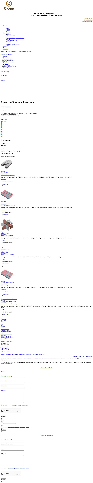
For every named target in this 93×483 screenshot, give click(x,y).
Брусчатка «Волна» (5, 172)
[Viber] (46, 130)
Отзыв (2, 425)
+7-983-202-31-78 (5, 349)
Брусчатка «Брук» (5, 252)
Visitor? (2, 428)
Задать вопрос (4, 80)
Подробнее (3, 171)
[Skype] (46, 134)
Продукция (6, 33)
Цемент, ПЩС (9, 45)
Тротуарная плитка (10, 35)
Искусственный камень (8, 60)
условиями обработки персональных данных (19, 405)
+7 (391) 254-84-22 (88, 18)
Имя (2, 421)
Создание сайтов (77, 356)
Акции (7, 28)
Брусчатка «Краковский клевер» (8, 301)
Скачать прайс (4, 75)
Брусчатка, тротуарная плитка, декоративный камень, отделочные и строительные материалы (22, 354)
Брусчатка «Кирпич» (5, 202)
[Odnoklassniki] (46, 125)
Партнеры (8, 31)
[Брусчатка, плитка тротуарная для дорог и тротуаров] (9, 9)
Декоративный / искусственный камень (15, 38)
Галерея (5, 47)
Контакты (5, 49)
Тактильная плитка (10, 36)
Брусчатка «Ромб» (5, 233)
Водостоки (8, 41)
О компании (6, 27)
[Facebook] (46, 126)
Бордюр (8, 39)
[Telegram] (46, 135)
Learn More (3, 179)
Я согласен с (5, 405)
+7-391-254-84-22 (5, 348)
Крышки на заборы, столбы (12, 44)
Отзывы (8, 30)
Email (2, 422)
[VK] (46, 123)
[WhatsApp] (46, 132)
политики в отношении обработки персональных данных (25, 358)
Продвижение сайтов (87, 356)
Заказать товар (4, 119)
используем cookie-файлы (6, 363)
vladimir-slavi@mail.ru (87, 21)
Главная (5, 25)
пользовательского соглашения (47, 358)
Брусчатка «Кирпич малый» (7, 282)
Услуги (5, 46)
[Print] (46, 137)
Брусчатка (8, 34)
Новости (8, 29)
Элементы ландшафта (11, 42)
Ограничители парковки (11, 40)
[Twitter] (46, 128)
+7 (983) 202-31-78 (88, 20)
